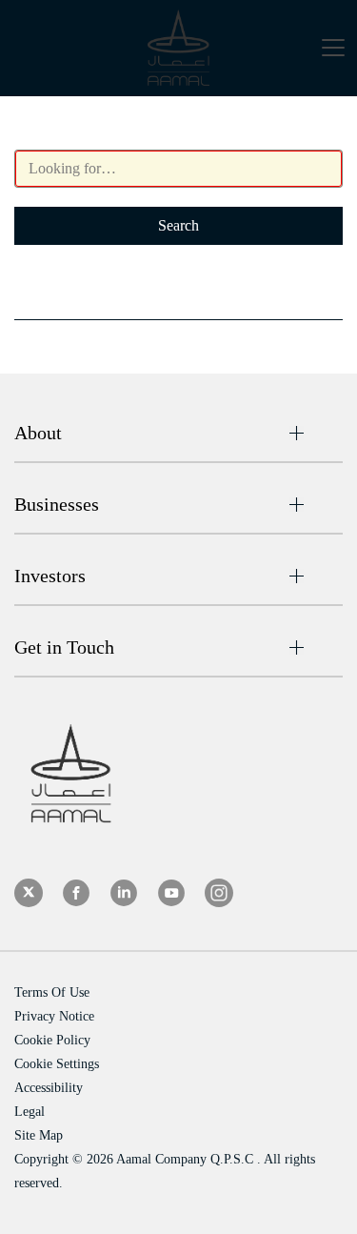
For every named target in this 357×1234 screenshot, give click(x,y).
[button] (333, 51)
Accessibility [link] (48, 1088)
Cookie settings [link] (56, 1064)
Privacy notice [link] (54, 1016)
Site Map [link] (38, 1135)
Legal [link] (29, 1111)
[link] (28, 893)
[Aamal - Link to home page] (178, 48)
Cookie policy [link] (52, 1040)
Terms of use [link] (51, 992)
